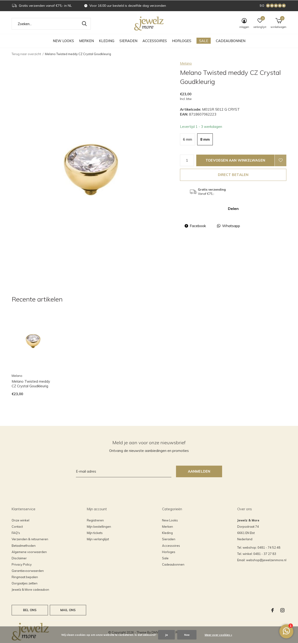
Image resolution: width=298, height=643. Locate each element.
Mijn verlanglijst (98, 539)
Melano (186, 63)
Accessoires (154, 41)
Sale (203, 41)
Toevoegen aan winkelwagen (235, 160)
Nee (187, 634)
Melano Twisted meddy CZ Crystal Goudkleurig (31, 383)
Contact (17, 526)
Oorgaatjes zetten (24, 583)
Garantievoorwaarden (28, 571)
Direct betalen (233, 174)
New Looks (63, 41)
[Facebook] (272, 610)
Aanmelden (199, 471)
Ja (166, 634)
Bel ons (30, 610)
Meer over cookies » (218, 634)
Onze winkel (20, 520)
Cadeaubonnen (230, 41)
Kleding (106, 41)
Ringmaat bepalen (25, 577)
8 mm (205, 139)
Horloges (181, 41)
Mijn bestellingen (99, 526)
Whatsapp (231, 225)
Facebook (198, 225)
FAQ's (16, 533)
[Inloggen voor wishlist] (280, 160)
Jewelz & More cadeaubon (30, 589)
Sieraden (128, 41)
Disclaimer (19, 558)
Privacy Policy (22, 564)
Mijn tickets (95, 533)
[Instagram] (282, 610)
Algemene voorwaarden (29, 552)
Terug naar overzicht (26, 54)
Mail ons (68, 610)
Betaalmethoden (24, 545)
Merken (86, 41)
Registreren (95, 520)
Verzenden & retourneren (30, 539)
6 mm (187, 139)
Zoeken (84, 24)
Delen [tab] (233, 208)
